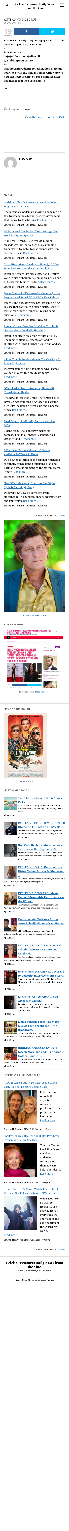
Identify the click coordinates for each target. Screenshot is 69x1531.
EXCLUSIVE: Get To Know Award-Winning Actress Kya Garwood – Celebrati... (40, 949)
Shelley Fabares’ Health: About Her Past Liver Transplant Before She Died (31, 1138)
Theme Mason (60, 515)
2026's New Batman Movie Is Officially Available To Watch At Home (27, 452)
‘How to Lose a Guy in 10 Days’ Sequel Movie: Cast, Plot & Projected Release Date (31, 1085)
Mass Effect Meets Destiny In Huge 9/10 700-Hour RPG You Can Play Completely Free (31, 266)
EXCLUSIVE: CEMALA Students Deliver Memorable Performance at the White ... (41, 897)
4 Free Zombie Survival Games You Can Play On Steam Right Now (32, 361)
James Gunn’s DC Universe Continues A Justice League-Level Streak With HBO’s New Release (32, 295)
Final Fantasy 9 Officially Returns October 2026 (29, 423)
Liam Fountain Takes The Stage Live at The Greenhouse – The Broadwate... (38, 1026)
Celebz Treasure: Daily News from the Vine (34, 1264)
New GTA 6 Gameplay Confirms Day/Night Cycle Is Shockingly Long (29, 485)
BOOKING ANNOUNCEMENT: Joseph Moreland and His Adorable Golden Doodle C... (41, 1052)
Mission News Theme (24, 1280)
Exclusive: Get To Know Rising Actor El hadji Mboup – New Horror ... (41, 923)
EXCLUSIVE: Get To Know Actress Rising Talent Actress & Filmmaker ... (41, 871)
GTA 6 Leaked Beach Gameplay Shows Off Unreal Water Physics (29, 390)
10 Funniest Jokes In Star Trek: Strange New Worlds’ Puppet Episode (31, 233)
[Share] (26, 31)
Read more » (44, 220)
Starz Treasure (41, 691)
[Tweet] (52, 31)
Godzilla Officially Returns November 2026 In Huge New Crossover (31, 204)
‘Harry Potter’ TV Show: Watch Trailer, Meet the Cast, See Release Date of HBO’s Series (31, 1191)
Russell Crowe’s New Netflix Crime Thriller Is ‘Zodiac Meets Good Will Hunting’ (31, 328)
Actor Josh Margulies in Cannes (34, 615)
